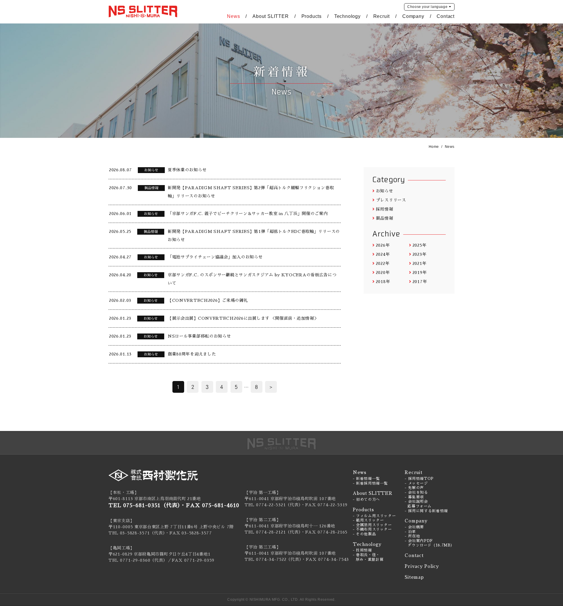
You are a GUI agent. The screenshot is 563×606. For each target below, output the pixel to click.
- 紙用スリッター (368, 520)
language (427, 7)
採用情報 (384, 209)
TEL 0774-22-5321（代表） (273, 505)
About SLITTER (270, 16)
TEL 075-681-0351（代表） (144, 505)
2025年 (419, 245)
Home (434, 147)
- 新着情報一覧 (366, 478)
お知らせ (384, 191)
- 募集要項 (414, 497)
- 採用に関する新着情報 (426, 511)
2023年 (419, 254)
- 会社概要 (414, 527)
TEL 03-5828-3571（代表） (136, 533)
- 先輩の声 (414, 488)
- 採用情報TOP (419, 478)
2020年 (383, 272)
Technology (347, 16)
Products (311, 16)
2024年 (383, 254)
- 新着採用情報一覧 (370, 483)
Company (413, 16)
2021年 (419, 263)
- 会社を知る (416, 492)
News (233, 16)
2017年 (420, 282)
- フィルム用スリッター (374, 516)
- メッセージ (416, 483)
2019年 (420, 272)
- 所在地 (412, 536)
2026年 (383, 245)
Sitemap (414, 577)
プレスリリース (391, 200)
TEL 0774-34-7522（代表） (273, 559)
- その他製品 (364, 534)
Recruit (381, 16)
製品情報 (384, 218)
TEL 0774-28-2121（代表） (273, 532)
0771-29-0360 (135, 560)
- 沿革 (410, 532)
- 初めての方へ (366, 499)
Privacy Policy (422, 566)
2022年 (382, 263)
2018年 (383, 282)
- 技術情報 (362, 550)
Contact (446, 16)
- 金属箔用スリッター (372, 525)
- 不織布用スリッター (372, 529)
